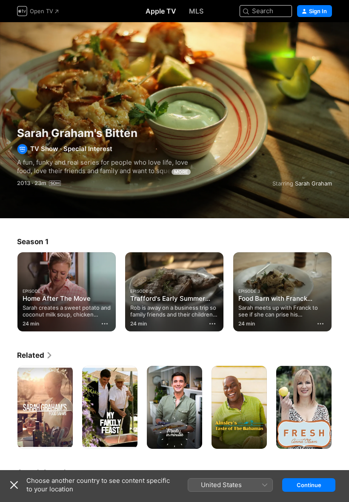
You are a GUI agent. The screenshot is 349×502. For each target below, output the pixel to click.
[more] (105, 324)
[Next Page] (340, 290)
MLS (196, 11)
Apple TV (161, 11)
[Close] (14, 485)
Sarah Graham (313, 183)
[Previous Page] (8, 290)
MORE (181, 172)
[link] (35, 355)
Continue (309, 485)
